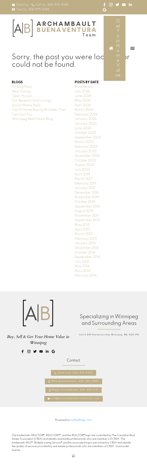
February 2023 (86, 146)
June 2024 (83, 128)
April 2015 (82, 229)
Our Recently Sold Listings (32, 100)
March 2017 (83, 178)
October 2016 (85, 201)
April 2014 (82, 271)
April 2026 (83, 105)
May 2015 (82, 225)
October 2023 (85, 132)
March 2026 (84, 109)
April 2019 (82, 174)
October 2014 (85, 252)
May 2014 (82, 266)
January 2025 (86, 123)
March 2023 (84, 142)
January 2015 (85, 243)
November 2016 (87, 197)
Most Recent (84, 86)
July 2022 (82, 169)
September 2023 (88, 137)
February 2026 (86, 114)
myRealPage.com (81, 420)
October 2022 (85, 160)
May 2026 (83, 100)
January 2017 (85, 188)
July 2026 (82, 91)
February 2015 (86, 238)
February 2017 (85, 183)
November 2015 (87, 215)
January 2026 (86, 119)
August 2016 (84, 211)
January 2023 (86, 151)
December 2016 (87, 192)
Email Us (22, 4)
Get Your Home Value (117, 48)
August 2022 (84, 165)
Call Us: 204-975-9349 (52, 4)
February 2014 (86, 275)
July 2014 (82, 261)
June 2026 (83, 96)
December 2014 (87, 248)
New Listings (21, 91)
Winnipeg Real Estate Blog (32, 119)
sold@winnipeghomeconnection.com (75, 398)
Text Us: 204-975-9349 (32, 9)
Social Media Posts (26, 105)
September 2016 (87, 206)
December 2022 (87, 155)
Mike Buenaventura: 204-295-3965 (75, 381)
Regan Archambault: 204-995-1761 (75, 390)
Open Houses (22, 96)
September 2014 (87, 257)
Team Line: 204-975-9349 (75, 373)
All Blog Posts (22, 86)
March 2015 (84, 234)
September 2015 (87, 220)
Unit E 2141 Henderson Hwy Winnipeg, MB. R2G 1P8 (109, 335)
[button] (20, 4)
